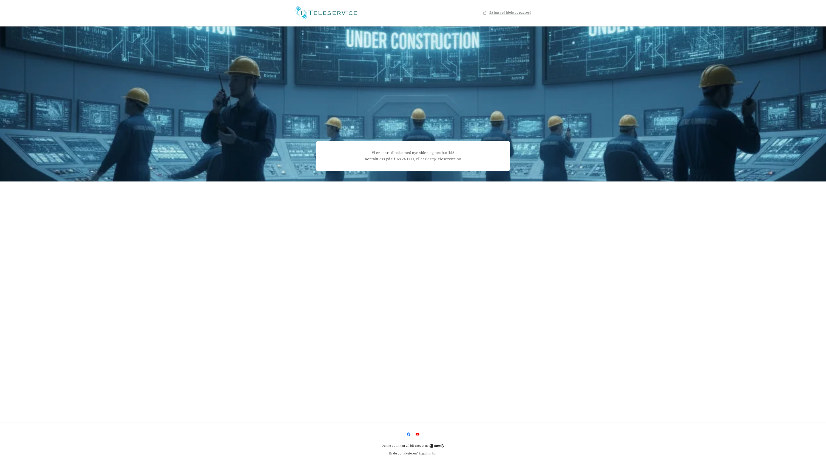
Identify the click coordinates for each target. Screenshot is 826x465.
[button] (507, 12)
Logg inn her (428, 453)
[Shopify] (436, 445)
